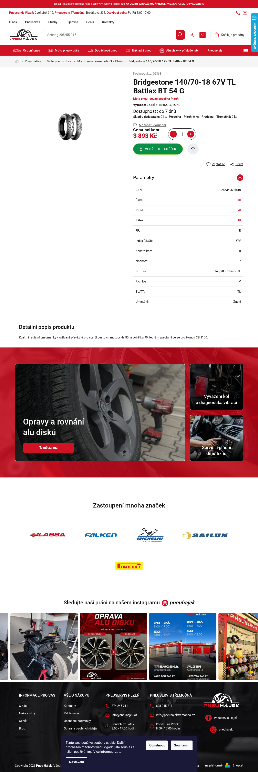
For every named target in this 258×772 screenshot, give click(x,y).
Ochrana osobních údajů (80, 728)
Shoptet (238, 765)
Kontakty (108, 22)
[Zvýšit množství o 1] (191, 134)
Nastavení (76, 762)
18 (239, 220)
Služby (52, 22)
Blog (22, 728)
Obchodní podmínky (77, 721)
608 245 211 (164, 706)
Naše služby (27, 713)
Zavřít (156, 161)
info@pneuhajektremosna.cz (175, 715)
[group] (36, 646)
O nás (13, 22)
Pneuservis (32, 22)
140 (238, 200)
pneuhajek (226, 729)
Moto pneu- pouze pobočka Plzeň (155, 99)
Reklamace (71, 713)
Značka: (164, 105)
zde (117, 752)
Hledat (180, 35)
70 (239, 210)
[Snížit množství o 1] (173, 134)
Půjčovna (71, 22)
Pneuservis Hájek (226, 718)
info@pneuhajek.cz (124, 715)
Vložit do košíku (160, 149)
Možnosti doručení (152, 125)
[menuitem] (26, 50)
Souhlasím (181, 745)
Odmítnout (157, 745)
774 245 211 (120, 706)
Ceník (90, 22)
